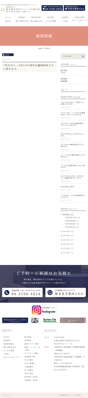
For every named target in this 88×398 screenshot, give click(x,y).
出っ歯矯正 (28, 370)
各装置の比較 (29, 356)
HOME (40, 48)
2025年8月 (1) (72, 221)
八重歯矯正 (28, 366)
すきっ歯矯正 (29, 363)
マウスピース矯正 (31, 353)
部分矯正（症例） (31, 377)
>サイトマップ (6, 395)
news (7, 55)
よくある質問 (9, 350)
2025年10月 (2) (73, 217)
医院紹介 (7, 340)
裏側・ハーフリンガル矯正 (32, 348)
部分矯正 (28, 337)
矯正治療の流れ (10, 347)
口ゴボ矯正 (28, 360)
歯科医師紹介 (9, 344)
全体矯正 (28, 340)
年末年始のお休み (67, 186)
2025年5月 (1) (72, 224)
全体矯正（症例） (31, 380)
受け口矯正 (28, 373)
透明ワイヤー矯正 (31, 344)
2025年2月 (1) (72, 227)
